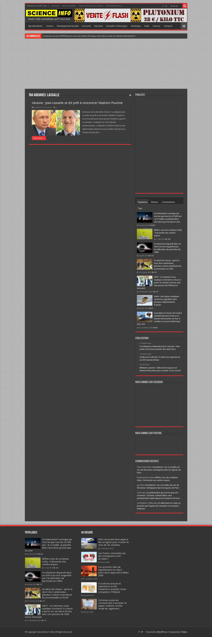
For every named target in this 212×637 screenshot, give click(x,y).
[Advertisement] (106, 64)
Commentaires (168, 202)
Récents (154, 202)
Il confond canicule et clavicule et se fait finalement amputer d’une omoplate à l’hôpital (112, 587)
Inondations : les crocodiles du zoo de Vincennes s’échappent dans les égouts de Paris (159, 470)
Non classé (47, 107)
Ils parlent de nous (114, 6)
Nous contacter (69, 6)
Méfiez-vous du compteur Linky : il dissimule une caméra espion (168, 233)
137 (152, 256)
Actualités (38, 107)
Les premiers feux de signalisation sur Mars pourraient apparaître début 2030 (113, 571)
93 (152, 308)
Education (98, 26)
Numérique (136, 26)
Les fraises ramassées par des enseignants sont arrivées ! (112, 556)
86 (156, 328)
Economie (86, 26)
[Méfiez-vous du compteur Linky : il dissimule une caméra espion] (144, 234)
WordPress (162, 632)
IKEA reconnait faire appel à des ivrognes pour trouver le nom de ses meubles (113, 542)
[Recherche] (185, 6)
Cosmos (49, 26)
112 (157, 292)
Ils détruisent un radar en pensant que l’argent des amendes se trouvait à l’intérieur (158, 506)
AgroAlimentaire (35, 26)
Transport (168, 26)
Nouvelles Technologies (116, 26)
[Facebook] (163, 6)
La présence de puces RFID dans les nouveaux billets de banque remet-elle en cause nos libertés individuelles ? (89, 36)
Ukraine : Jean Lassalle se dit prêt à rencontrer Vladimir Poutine (77, 103)
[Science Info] (49, 14)
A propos (55, 6)
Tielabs (184, 632)
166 (168, 239)
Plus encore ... (39, 138)
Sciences (156, 26)
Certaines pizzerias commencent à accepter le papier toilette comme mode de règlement (112, 604)
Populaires (142, 202)
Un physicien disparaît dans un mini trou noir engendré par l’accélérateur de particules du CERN (56, 576)
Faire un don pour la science (91, 6)
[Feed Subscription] (130, 95)
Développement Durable (68, 26)
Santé (146, 26)
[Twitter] (166, 6)
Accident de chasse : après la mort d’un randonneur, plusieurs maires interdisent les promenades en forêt (57, 593)
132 (155, 272)
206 (153, 225)
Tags (140, 208)
